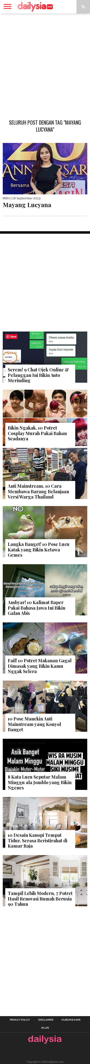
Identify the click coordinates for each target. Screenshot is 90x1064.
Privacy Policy (20, 1020)
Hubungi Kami (71, 1020)
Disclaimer (45, 1020)
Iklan (45, 1028)
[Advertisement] (45, 64)
